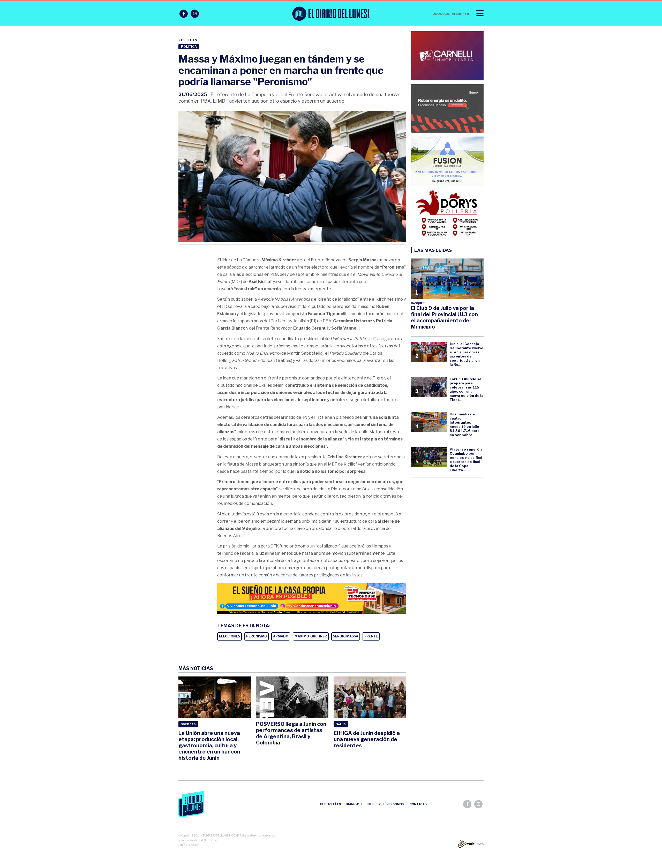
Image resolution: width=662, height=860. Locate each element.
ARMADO (280, 636)
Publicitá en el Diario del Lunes (346, 804)
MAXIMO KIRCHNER (311, 636)
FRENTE (371, 636)
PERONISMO (256, 636)
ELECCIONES (229, 636)
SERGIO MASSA (345, 636)
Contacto (418, 804)
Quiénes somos (391, 804)
